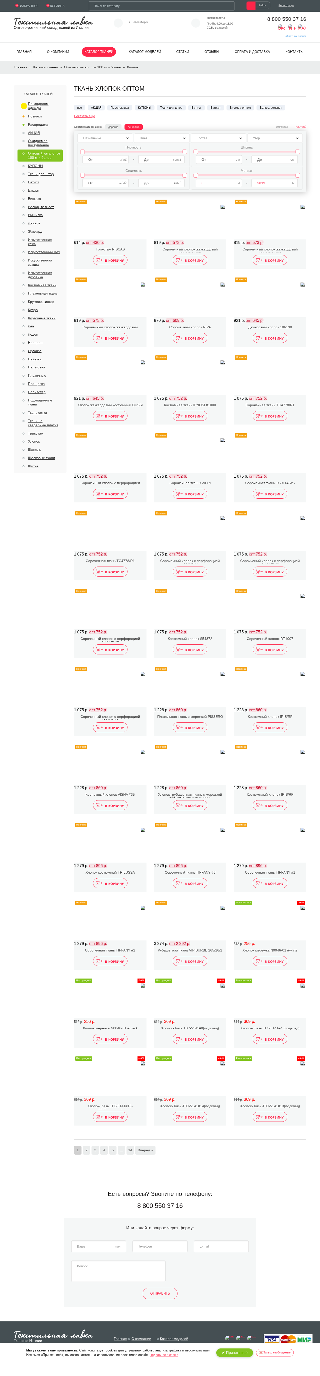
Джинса (34, 223)
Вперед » (145, 1150)
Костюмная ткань (42, 285)
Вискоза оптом (240, 107)
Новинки (35, 116)
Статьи (182, 52)
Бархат (34, 190)
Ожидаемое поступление (38, 143)
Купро (33, 310)
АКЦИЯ (34, 133)
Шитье (33, 466)
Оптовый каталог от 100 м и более (92, 67)
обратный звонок (296, 36)
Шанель (34, 450)
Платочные (37, 375)
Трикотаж (35, 433)
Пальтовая (36, 367)
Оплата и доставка (252, 52)
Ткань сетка (37, 412)
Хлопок (34, 441)
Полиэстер (37, 392)
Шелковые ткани (41, 458)
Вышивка (35, 215)
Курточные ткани (42, 318)
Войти (262, 5)
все (79, 107)
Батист (33, 182)
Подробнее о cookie (164, 1355)
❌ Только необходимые (274, 1352)
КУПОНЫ (35, 166)
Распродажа (38, 124)
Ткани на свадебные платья (43, 423)
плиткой (301, 127)
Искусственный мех (44, 252)
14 (130, 1150)
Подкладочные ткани (40, 402)
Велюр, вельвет (41, 207)
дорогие (113, 126)
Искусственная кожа (40, 242)
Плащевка (36, 384)
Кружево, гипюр (41, 302)
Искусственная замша (40, 262)
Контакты (295, 52)
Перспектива (119, 107)
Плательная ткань (43, 293)
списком (282, 127)
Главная (24, 52)
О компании (58, 52)
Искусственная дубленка (40, 275)
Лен (31, 326)
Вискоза (34, 199)
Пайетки (35, 359)
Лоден (33, 334)
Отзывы (211, 52)
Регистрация (286, 5)
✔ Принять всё (235, 1352)
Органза (35, 351)
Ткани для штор (41, 174)
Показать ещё (84, 116)
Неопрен (35, 343)
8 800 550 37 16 (286, 19)
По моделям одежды (38, 106)
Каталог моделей (145, 52)
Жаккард (35, 231)
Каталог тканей (98, 52)
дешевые (134, 126)
